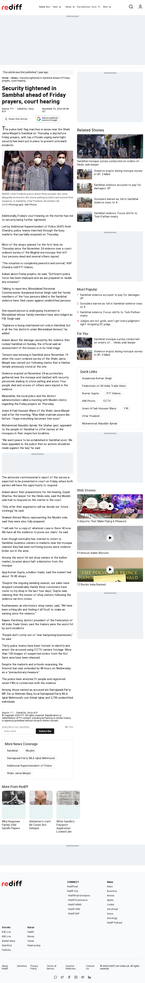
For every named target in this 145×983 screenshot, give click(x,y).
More (105, 7)
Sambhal (12, 750)
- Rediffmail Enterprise (78, 895)
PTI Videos (114, 393)
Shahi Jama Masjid (19, 773)
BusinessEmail (83, 7)
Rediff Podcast (114, 922)
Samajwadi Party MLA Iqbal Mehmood (31, 758)
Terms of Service (51, 967)
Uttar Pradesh (91, 416)
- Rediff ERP (73, 913)
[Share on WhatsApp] (55, 977)
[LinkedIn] (89, 977)
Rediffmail (72, 886)
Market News (8, 941)
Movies (111, 895)
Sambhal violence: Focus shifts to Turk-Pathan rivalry (110, 314)
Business (112, 891)
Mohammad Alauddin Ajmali (99, 423)
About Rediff (5, 967)
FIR (126, 408)
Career (30, 941)
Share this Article (17, 119)
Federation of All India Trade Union (104, 386)
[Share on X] (62, 977)
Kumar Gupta (90, 393)
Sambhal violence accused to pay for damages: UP (110, 296)
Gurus (94, 7)
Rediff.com (114, 966)
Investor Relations (71, 967)
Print (71, 727)
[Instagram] (75, 977)
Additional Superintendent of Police (29, 765)
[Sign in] (140, 7)
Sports (110, 900)
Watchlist (7, 945)
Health (30, 932)
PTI (12, 109)
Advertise (22, 966)
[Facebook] (69, 977)
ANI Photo (88, 401)
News (55, 7)
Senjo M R (32, 712)
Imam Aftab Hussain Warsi (99, 408)
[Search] (131, 7)
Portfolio (6, 950)
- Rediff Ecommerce (77, 900)
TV (99, 7)
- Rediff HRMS (74, 904)
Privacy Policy (34, 967)
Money (68, 7)
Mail (48, 7)
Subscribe (45, 731)
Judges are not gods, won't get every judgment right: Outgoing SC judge (110, 322)
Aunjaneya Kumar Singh (97, 378)
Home (42, 7)
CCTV (107, 401)
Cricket (110, 904)
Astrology (112, 918)
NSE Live (6, 936)
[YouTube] (82, 977)
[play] (110, 506)
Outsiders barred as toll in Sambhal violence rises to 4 (111, 305)
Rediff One (72, 891)
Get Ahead (112, 909)
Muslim (30, 750)
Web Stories (86, 490)
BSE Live (6, 932)
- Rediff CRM (73, 909)
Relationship (33, 945)
